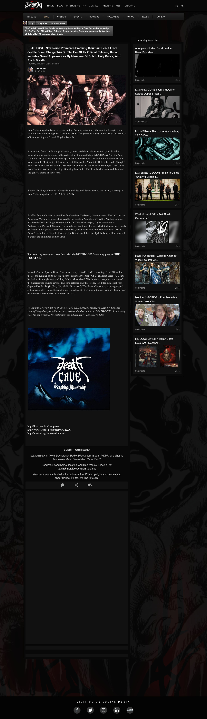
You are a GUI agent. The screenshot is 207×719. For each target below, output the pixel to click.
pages (145, 16)
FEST (119, 5)
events (78, 16)
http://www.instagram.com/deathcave (46, 433)
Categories (42, 23)
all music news (58, 23)
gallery (61, 16)
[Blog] (26, 39)
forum (130, 16)
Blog (31, 23)
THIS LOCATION (64, 194)
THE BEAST (40, 68)
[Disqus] (76, 531)
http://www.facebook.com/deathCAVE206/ (49, 429)
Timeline (31, 16)
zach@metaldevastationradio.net (77, 468)
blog (46, 16)
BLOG (60, 5)
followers (113, 16)
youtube (94, 16)
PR (84, 5)
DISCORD (130, 5)
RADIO (50, 5)
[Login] (176, 6)
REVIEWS (108, 5)
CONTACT (94, 5)
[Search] (182, 6)
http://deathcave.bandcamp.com (43, 426)
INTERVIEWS (73, 5)
